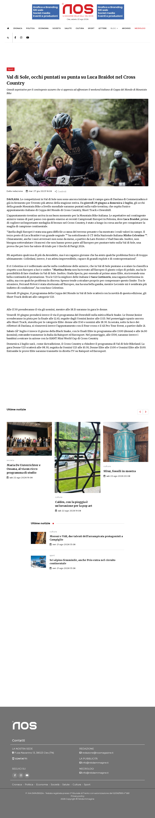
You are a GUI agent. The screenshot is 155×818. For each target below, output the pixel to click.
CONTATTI (20, 758)
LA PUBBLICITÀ (88, 758)
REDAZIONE (86, 748)
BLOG (113, 28)
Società (55, 784)
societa (10, 460)
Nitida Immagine (86, 799)
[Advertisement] (77, 381)
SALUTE (68, 28)
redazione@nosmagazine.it (97, 752)
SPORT (91, 28)
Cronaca (17, 784)
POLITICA (30, 28)
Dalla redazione (15, 191)
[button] (140, 412)
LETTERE (103, 28)
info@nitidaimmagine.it (95, 762)
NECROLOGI (140, 28)
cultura (58, 497)
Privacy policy (77, 796)
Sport (87, 784)
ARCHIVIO (126, 28)
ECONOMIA (43, 28)
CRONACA (17, 28)
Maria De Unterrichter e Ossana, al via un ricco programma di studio (23, 468)
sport (52, 555)
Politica (29, 784)
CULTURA (80, 28)
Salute (66, 784)
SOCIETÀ (57, 28)
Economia (42, 784)
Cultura (77, 784)
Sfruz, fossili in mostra (120, 471)
